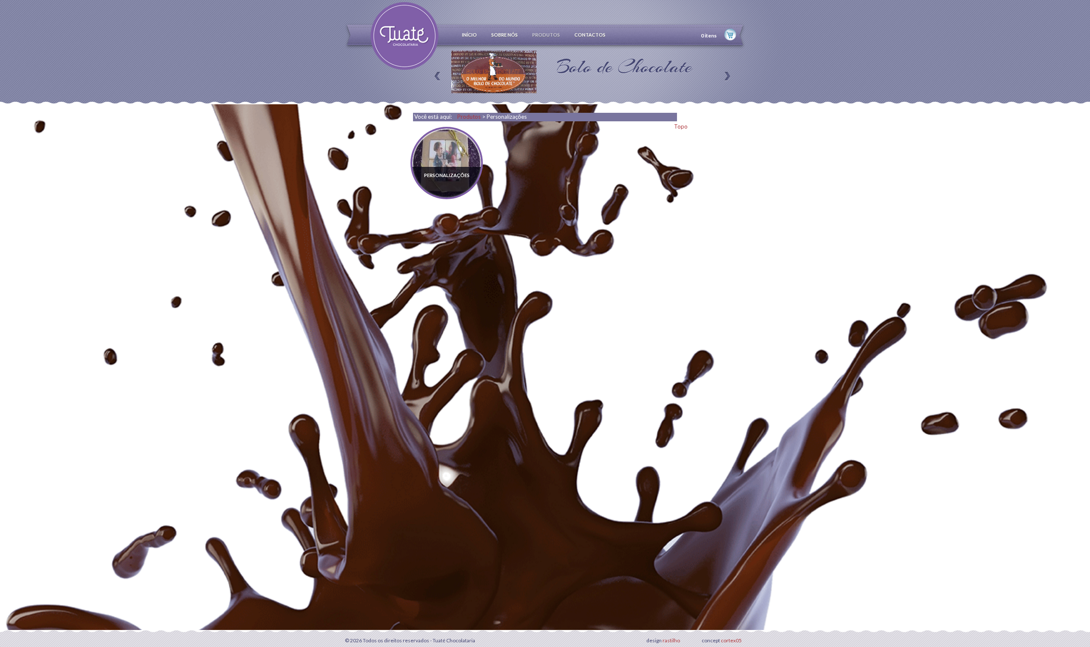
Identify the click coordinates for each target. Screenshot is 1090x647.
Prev (439, 72)
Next (725, 72)
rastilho (671, 640)
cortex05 (731, 640)
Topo (681, 126)
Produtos (469, 116)
